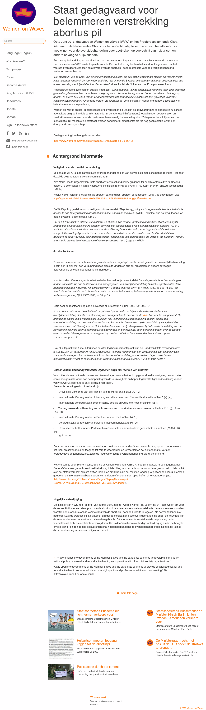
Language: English (19, 52)
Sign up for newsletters (21, 124)
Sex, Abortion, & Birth (20, 93)
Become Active (16, 85)
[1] (72, 435)
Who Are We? (15, 61)
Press (10, 77)
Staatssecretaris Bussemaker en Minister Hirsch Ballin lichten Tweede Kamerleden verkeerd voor (179, 616)
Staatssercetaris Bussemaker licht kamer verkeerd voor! (98, 612)
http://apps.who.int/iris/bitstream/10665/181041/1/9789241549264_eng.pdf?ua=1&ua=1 (103, 198)
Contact (11, 116)
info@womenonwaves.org (23, 140)
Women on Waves (24, 28)
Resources (13, 101)
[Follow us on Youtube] (20, 133)
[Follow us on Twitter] (14, 133)
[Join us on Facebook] (7, 133)
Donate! (11, 109)
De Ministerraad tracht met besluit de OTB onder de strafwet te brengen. (179, 644)
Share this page (19, 147)
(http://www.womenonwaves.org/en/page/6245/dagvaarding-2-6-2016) (93, 141)
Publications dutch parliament (98, 666)
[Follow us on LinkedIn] (27, 133)
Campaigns (14, 69)
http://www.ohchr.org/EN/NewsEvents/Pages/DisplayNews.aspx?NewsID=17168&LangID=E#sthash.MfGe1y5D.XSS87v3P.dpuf (90, 481)
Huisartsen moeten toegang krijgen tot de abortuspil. (97, 642)
